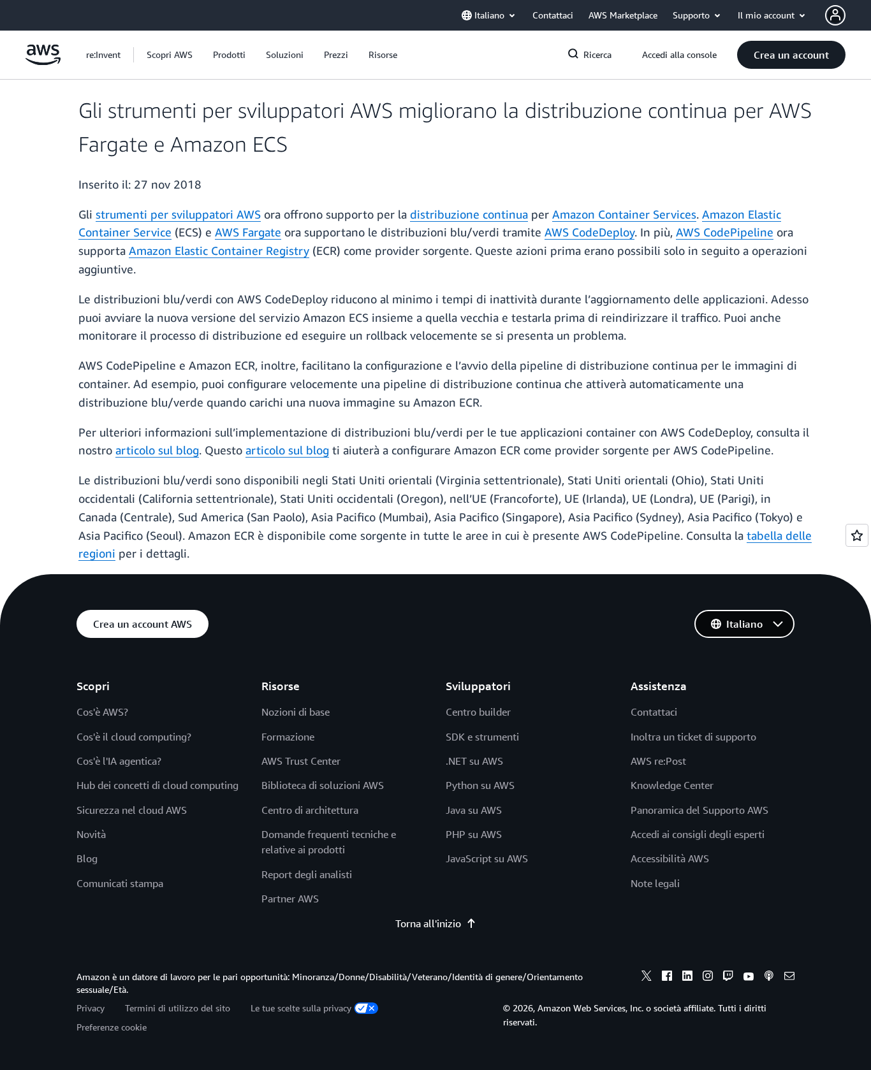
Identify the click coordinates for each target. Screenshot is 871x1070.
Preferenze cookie (112, 1027)
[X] (646, 978)
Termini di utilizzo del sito (177, 1007)
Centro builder (478, 711)
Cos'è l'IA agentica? (119, 761)
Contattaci (654, 711)
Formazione (287, 736)
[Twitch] (728, 978)
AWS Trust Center (300, 761)
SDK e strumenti (482, 736)
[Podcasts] (769, 978)
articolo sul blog (157, 450)
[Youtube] (748, 978)
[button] (169, 54)
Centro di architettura (309, 810)
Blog (87, 858)
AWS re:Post (658, 761)
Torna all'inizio (428, 923)
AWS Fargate (248, 232)
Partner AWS (290, 898)
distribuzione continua (469, 214)
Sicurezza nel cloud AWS (132, 810)
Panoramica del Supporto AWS (699, 810)
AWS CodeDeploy (589, 232)
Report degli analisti (306, 874)
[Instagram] (708, 978)
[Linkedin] (687, 978)
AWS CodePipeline (724, 232)
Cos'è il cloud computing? (134, 736)
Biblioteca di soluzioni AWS (322, 785)
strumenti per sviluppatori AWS (178, 214)
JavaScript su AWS (487, 858)
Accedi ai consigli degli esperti (698, 834)
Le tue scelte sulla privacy (301, 1007)
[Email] (789, 978)
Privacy (91, 1007)
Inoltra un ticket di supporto (693, 736)
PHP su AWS (474, 834)
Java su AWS (474, 810)
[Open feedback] (856, 535)
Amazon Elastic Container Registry (219, 250)
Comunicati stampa (120, 883)
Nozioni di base (295, 711)
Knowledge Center (672, 785)
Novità (91, 834)
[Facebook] (667, 978)
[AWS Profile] (835, 15)
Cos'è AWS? (102, 711)
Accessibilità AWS (670, 858)
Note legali (655, 883)
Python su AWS (480, 785)
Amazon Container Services (624, 214)
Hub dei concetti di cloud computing (157, 785)
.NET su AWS (474, 761)
